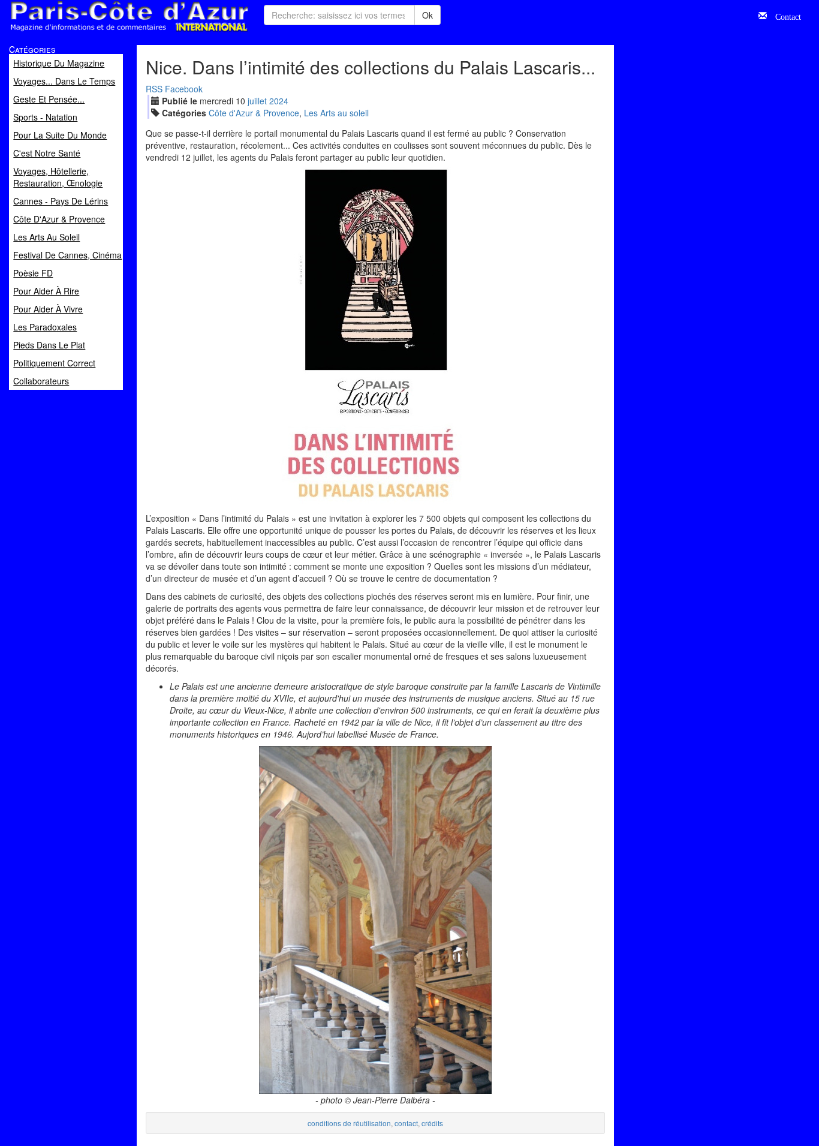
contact (406, 1123)
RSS (154, 89)
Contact (784, 15)
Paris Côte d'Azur (102, 32)
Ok (427, 15)
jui (257, 101)
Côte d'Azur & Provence (254, 113)
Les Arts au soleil (336, 113)
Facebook (184, 89)
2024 (278, 101)
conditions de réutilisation (349, 1123)
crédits (432, 1123)
